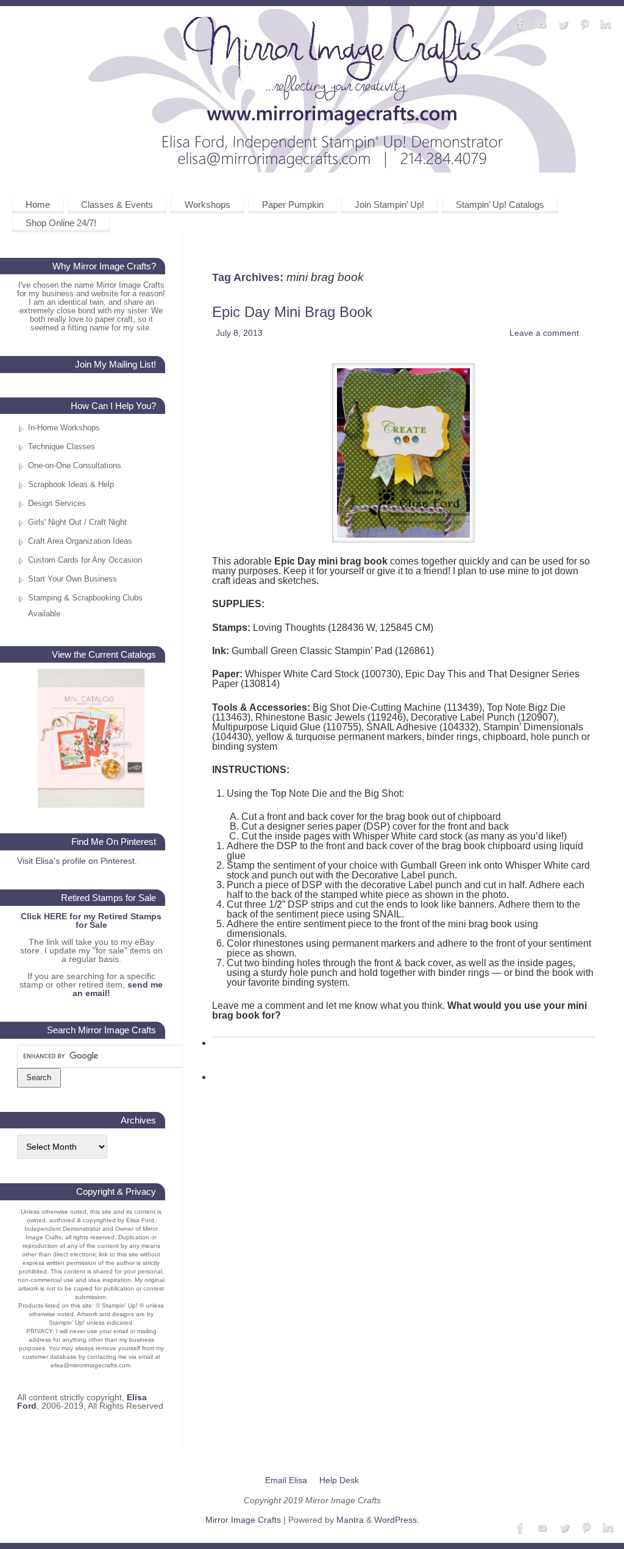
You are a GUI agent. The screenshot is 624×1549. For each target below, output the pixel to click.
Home (38, 204)
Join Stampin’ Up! (389, 204)
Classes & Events (117, 204)
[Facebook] (520, 25)
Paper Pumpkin (293, 204)
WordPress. (396, 1520)
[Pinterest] (584, 25)
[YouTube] (542, 25)
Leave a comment (544, 333)
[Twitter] (563, 25)
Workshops (207, 204)
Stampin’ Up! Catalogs (500, 204)
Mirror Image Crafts (243, 1520)
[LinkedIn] (606, 25)
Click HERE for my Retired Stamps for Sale (91, 920)
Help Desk (339, 1480)
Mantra (350, 1520)
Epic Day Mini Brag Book (292, 312)
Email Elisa (286, 1480)
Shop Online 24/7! (61, 223)
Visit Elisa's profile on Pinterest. (77, 861)
